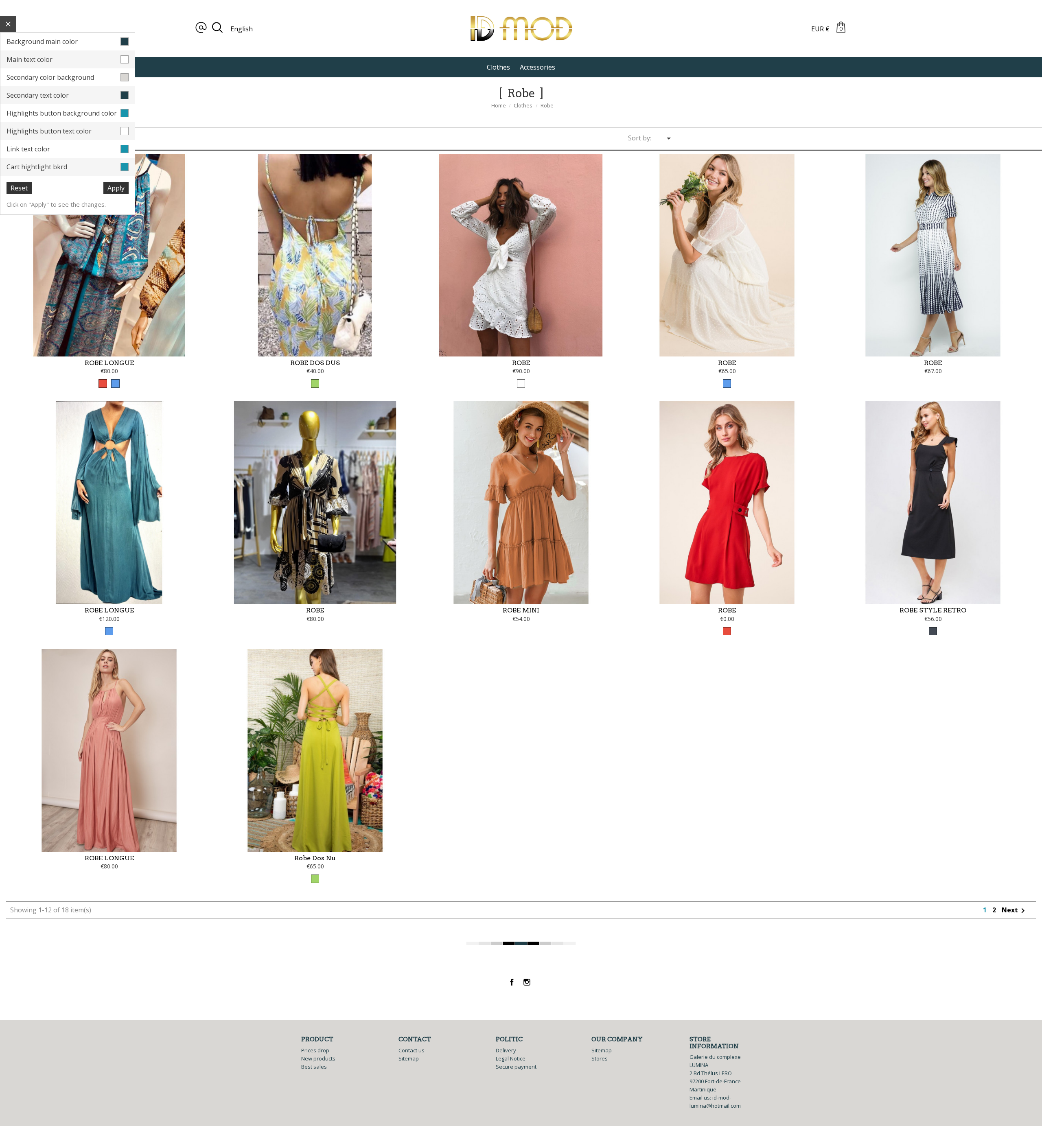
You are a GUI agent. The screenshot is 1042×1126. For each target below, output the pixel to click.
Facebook (512, 982)
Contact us (411, 1050)
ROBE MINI (521, 610)
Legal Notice (510, 1058)
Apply (116, 188)
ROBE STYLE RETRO (933, 610)
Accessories (537, 67)
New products (318, 1058)
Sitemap (408, 1058)
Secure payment (516, 1066)
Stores (599, 1058)
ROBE (521, 363)
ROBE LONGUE (109, 363)
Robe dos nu (315, 858)
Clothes (498, 67)
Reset (19, 188)
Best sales (314, 1066)
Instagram (527, 982)
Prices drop (315, 1050)
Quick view (109, 327)
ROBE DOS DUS (315, 363)
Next (1015, 909)
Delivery (506, 1050)
